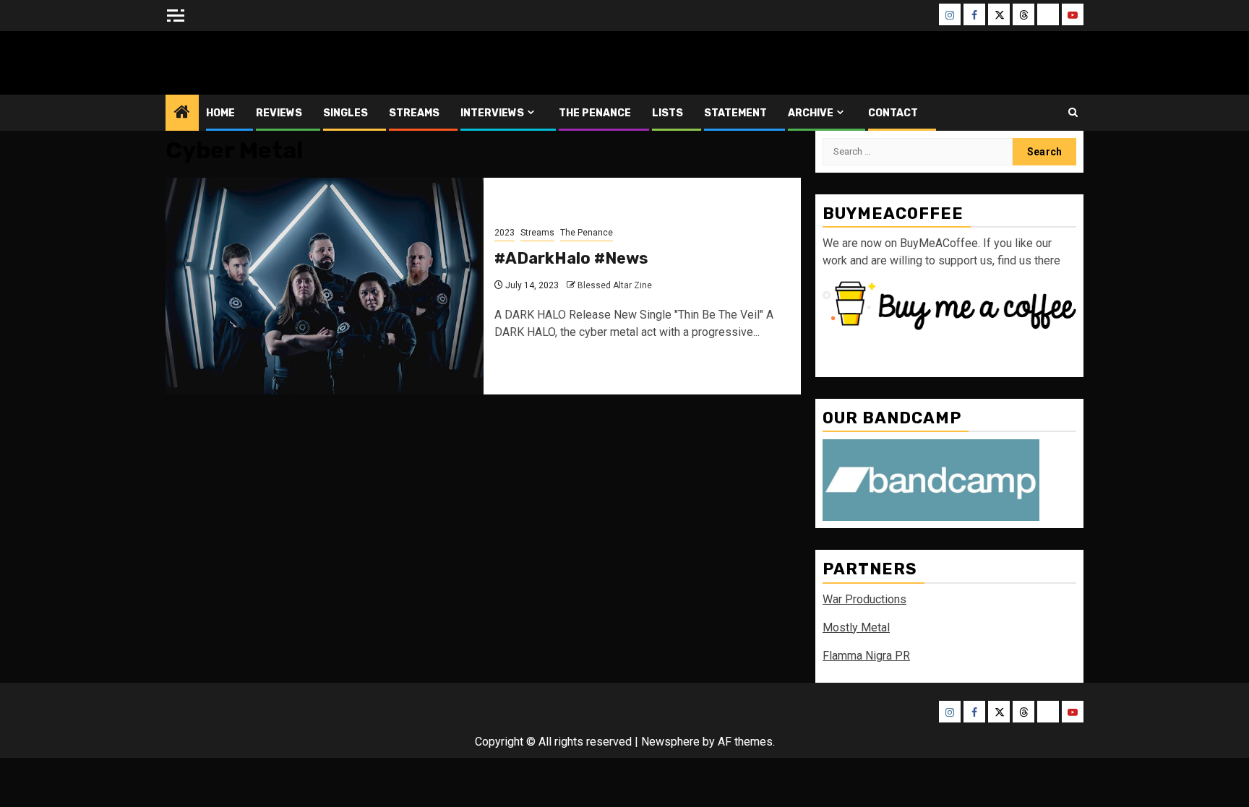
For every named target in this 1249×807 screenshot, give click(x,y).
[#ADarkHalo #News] (325, 286)
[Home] (182, 113)
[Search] (1073, 112)
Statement (735, 113)
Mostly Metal (856, 627)
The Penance (595, 113)
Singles (345, 113)
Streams (414, 113)
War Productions (864, 599)
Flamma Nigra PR (866, 656)
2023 (504, 233)
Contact (893, 113)
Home (220, 113)
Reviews (279, 113)
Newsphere (670, 741)
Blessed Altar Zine (261, 62)
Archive (810, 113)
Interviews (492, 113)
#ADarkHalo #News (571, 258)
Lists (667, 113)
